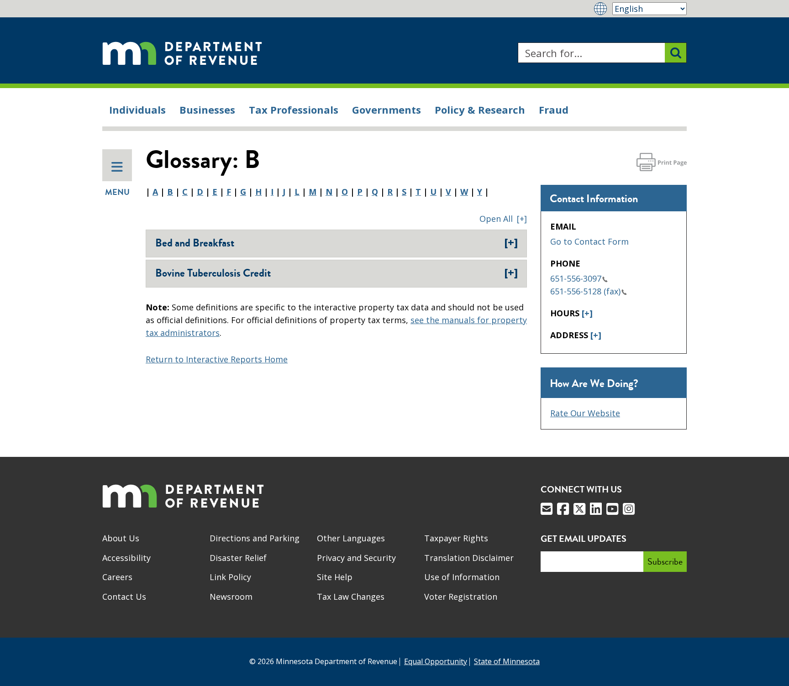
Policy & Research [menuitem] (480, 109)
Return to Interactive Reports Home (217, 359)
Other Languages (351, 538)
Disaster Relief (238, 557)
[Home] (182, 53)
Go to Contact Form (589, 241)
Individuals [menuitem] (137, 109)
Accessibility (126, 557)
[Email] (546, 509)
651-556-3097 (575, 278)
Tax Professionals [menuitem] (293, 109)
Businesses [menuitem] (207, 109)
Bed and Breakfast (336, 243)
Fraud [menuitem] (553, 109)
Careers (117, 576)
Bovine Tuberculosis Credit (336, 273)
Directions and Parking (255, 538)
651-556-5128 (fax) (585, 291)
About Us (120, 538)
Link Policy (230, 576)
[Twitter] (579, 509)
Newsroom (231, 596)
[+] (587, 313)
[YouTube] (612, 509)
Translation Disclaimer (469, 557)
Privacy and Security (356, 557)
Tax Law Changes (350, 596)
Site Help (334, 576)
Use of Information (462, 576)
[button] (503, 218)
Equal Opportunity (435, 661)
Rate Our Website (585, 413)
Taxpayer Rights (456, 538)
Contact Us (124, 596)
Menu (117, 192)
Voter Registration (460, 596)
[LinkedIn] (596, 509)
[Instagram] (629, 509)
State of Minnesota (507, 661)
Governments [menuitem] (386, 109)
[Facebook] (563, 509)
